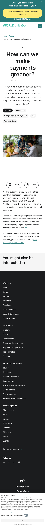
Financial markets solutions (14, 399)
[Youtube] (14, 462)
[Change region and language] (21, 450)
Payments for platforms (13, 347)
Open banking (8, 381)
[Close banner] (42, 2)
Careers (6, 292)
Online (5, 334)
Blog (5, 414)
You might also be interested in (18, 260)
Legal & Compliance (11, 314)
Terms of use (22, 491)
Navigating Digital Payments (15, 116)
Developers (7, 305)
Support (6, 356)
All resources (8, 410)
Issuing (6, 368)
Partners (6, 296)
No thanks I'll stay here (22, 19)
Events (6, 441)
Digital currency (9, 394)
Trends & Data (10, 121)
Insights (6, 419)
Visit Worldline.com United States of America (22, 13)
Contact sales (9, 318)
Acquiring (7, 372)
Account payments (11, 377)
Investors (7, 301)
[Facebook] (9, 462)
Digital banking (9, 390)
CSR (33, 116)
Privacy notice (22, 487)
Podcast (6, 428)
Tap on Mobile (9, 352)
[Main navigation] (40, 26)
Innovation (20, 110)
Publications (8, 423)
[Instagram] (19, 462)
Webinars (7, 432)
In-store (6, 330)
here (26, 228)
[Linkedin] (4, 462)
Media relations (9, 310)
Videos (6, 436)
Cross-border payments (13, 343)
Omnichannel (8, 339)
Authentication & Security (14, 385)
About (5, 288)
